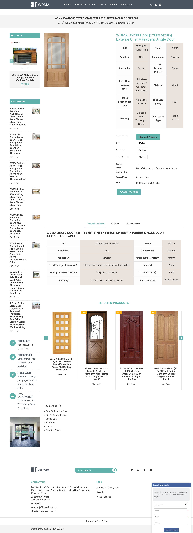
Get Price (14, 128)
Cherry (141, 157)
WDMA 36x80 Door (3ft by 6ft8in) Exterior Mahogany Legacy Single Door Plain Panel (166, 374)
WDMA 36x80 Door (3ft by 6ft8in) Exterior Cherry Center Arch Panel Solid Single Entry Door (131, 374)
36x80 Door (52, 419)
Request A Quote (148, 137)
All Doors (50, 422)
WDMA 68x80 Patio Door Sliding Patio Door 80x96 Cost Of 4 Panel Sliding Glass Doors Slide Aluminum (17, 224)
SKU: (118, 182)
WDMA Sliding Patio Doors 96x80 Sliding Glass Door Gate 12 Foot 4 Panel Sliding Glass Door (17, 197)
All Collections (103, 497)
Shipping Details (133, 224)
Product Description (95, 224)
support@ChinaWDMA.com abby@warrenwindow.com (44, 507)
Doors (49, 426)
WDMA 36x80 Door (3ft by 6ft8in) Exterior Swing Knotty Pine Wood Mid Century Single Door (61, 364)
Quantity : (119, 164)
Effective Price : (122, 136)
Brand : (119, 168)
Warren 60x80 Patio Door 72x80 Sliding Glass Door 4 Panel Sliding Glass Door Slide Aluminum (17, 116)
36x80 (141, 143)
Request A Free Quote (107, 487)
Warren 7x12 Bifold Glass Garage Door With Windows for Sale (25, 78)
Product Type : (122, 177)
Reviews (115, 224)
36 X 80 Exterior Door (56, 411)
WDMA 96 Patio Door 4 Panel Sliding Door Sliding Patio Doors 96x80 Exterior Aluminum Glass (18, 171)
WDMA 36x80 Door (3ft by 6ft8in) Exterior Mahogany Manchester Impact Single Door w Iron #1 (96, 374)
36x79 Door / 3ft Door (57, 415)
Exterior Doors (53, 430)
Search (99, 492)
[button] (171, 485)
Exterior (142, 150)
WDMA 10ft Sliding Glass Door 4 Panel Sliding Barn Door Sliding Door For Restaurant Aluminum (16, 144)
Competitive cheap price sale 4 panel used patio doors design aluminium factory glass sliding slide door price (17, 283)
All (59, 23)
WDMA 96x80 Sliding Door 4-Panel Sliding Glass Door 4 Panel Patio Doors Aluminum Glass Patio (18, 252)
